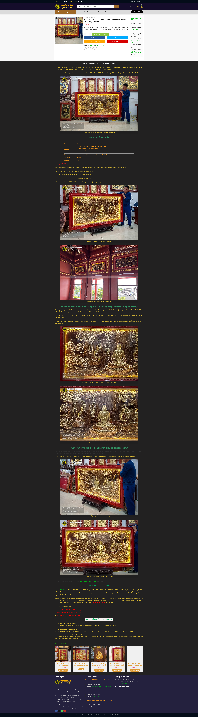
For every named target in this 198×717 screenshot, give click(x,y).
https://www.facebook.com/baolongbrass (102, 686)
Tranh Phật (93, 17)
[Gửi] (116, 6)
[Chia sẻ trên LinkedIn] (96, 48)
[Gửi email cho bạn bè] (91, 48)
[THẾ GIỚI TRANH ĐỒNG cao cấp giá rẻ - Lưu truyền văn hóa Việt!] (64, 6)
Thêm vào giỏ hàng (100, 34)
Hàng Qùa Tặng (96, 696)
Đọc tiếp (81, 669)
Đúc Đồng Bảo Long (117, 714)
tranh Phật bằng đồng (88, 581)
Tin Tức (94, 11)
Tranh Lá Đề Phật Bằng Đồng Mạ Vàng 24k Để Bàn (99, 665)
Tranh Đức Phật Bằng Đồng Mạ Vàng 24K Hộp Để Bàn (135, 665)
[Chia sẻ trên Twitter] (88, 48)
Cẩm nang (100, 11)
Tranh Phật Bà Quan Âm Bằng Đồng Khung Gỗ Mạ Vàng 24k (81, 665)
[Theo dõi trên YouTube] (64, 711)
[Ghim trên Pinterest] (93, 48)
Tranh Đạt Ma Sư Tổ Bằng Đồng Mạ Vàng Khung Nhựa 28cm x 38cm (63, 665)
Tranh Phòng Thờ (100, 45)
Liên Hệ (107, 11)
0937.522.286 (59, 1)
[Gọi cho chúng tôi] (62, 711)
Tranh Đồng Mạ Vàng (61, 589)
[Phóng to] (56, 42)
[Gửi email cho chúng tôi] (142, 1)
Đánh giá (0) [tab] (93, 63)
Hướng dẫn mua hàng (118, 11)
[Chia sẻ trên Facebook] (85, 48)
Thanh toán (132, 1)
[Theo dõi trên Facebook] (140, 1)
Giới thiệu (87, 11)
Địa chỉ (138, 1)
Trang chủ (80, 11)
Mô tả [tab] (85, 63)
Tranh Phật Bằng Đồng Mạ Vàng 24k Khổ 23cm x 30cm (117, 665)
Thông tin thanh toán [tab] (107, 63)
